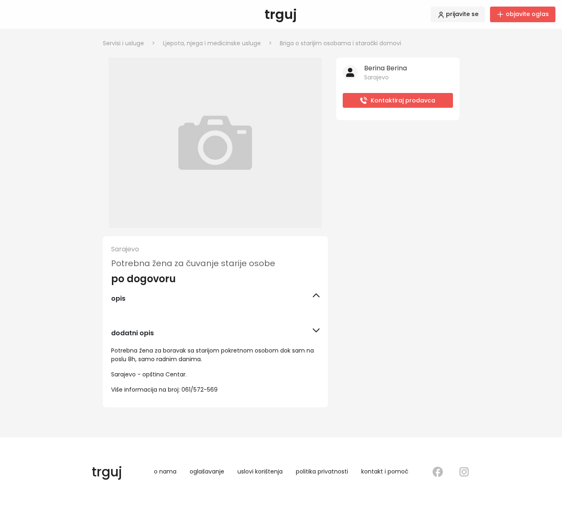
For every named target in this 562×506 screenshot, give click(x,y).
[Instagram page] (464, 472)
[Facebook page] (438, 472)
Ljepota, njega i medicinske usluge (217, 43)
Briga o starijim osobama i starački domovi (340, 43)
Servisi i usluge (129, 43)
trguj (281, 14)
